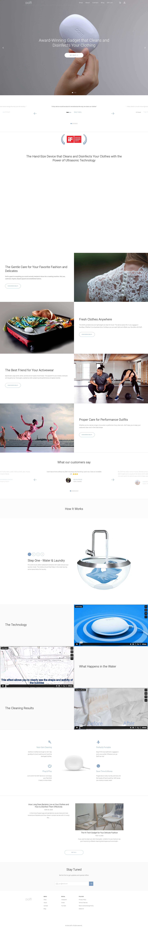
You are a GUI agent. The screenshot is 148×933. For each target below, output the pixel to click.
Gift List (110, 2)
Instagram (64, 899)
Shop (81, 2)
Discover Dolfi (13, 286)
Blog (102, 2)
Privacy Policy (82, 899)
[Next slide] (145, 47)
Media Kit (81, 908)
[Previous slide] (3, 47)
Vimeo (63, 902)
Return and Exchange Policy (86, 905)
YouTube (63, 905)
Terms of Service (83, 902)
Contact (95, 2)
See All (74, 852)
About (87, 2)
